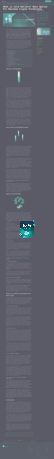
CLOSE (33, 221)
